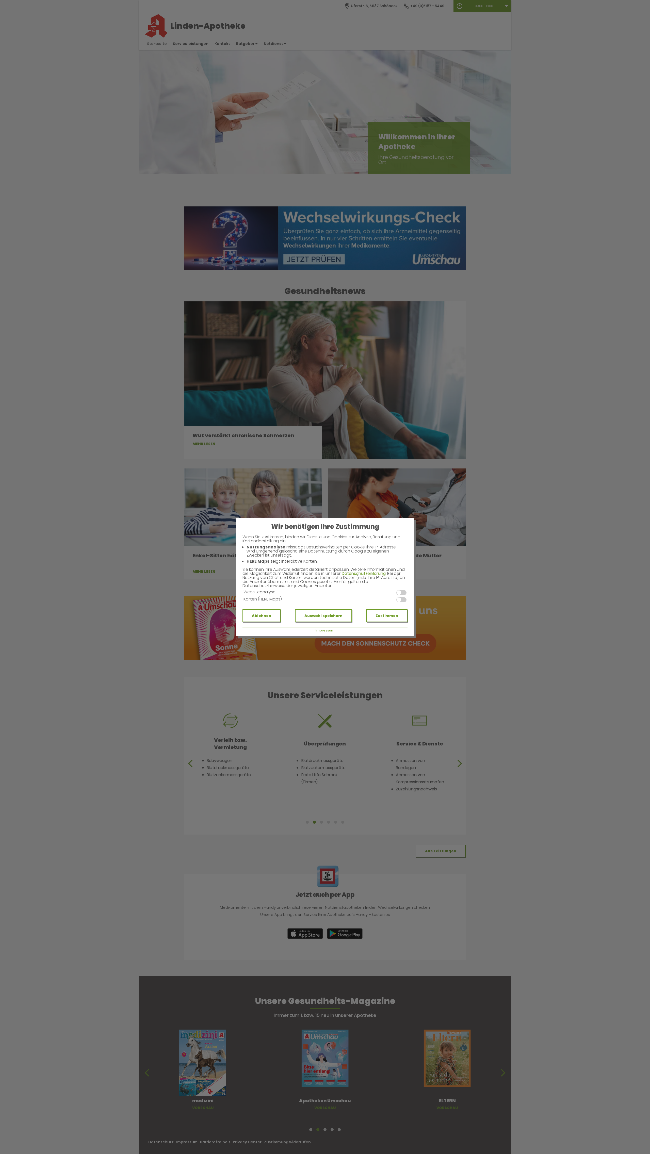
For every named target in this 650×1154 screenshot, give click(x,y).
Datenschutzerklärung (364, 573)
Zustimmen (387, 615)
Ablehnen (261, 615)
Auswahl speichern (323, 615)
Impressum (325, 630)
